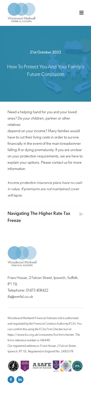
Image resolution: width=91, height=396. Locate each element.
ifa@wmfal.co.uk (20, 297)
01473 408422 (37, 291)
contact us (59, 163)
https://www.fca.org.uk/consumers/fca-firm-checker (41, 334)
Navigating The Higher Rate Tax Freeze (39, 217)
